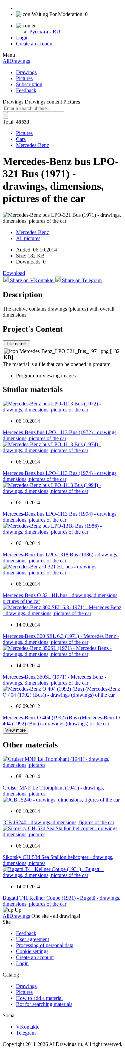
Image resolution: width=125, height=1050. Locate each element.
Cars (21, 139)
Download (14, 273)
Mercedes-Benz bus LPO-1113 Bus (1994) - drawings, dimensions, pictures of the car (60, 517)
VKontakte (27, 1027)
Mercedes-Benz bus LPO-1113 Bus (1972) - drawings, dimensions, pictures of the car (60, 435)
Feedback (26, 90)
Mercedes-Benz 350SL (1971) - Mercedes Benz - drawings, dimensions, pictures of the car (54, 680)
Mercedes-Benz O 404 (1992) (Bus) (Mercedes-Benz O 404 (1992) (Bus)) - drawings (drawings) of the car (61, 720)
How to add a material (39, 998)
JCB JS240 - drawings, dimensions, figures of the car (58, 822)
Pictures (24, 78)
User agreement (32, 939)
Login (22, 37)
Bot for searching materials (44, 1004)
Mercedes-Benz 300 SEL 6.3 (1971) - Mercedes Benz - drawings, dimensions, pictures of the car (61, 639)
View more (15, 730)
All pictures (28, 238)
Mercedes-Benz (32, 145)
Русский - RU (44, 31)
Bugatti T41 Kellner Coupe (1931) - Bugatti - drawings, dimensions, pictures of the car (61, 901)
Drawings (26, 72)
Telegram (26, 1033)
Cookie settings (32, 951)
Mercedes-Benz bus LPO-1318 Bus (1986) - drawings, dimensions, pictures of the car (60, 557)
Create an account (35, 43)
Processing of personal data (44, 945)
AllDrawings (16, 61)
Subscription (29, 84)
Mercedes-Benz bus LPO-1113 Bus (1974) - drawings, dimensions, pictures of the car (60, 476)
